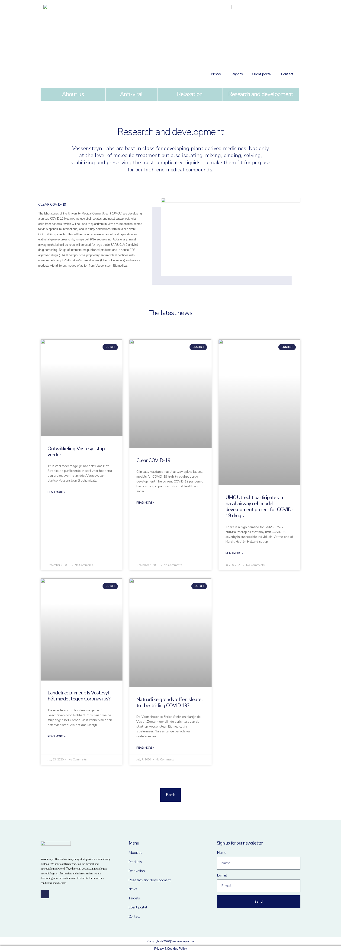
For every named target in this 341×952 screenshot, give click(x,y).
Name (221, 852)
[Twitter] (45, 894)
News (216, 74)
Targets (236, 74)
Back (170, 795)
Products (135, 862)
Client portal (262, 74)
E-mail (222, 875)
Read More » (56, 492)
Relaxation (190, 94)
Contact (287, 74)
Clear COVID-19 (153, 460)
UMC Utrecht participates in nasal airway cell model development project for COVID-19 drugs (259, 506)
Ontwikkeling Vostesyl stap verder (76, 451)
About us (73, 94)
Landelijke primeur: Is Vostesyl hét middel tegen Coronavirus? (79, 696)
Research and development (260, 94)
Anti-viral (131, 94)
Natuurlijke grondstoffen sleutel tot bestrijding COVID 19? (169, 702)
